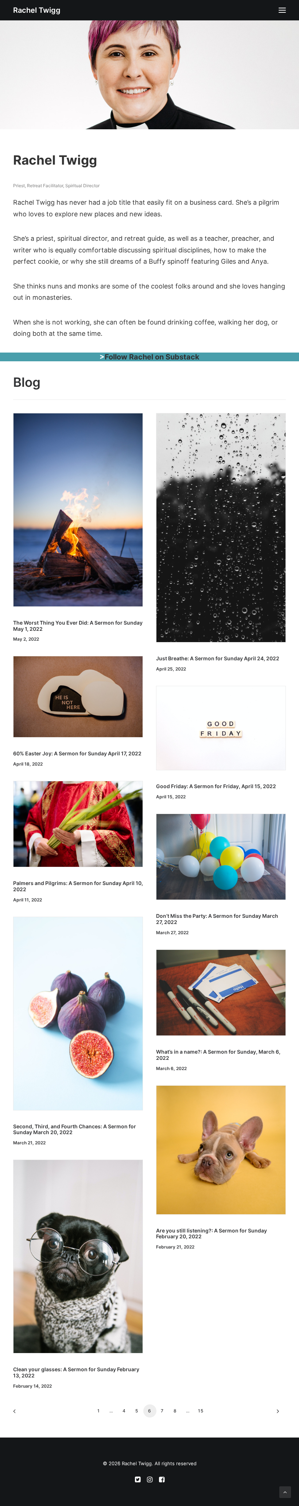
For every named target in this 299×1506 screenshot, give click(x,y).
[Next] (276, 1413)
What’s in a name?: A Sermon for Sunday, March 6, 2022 (218, 1055)
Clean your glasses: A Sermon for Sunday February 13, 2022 (76, 1372)
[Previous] (23, 1413)
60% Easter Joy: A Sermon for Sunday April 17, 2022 (77, 753)
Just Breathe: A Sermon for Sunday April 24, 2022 (217, 658)
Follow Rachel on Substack (152, 357)
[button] (282, 10)
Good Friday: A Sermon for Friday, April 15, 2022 (216, 786)
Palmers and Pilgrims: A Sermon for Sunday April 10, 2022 (78, 886)
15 (200, 1410)
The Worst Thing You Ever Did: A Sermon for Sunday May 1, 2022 (78, 626)
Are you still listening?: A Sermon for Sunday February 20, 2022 (211, 1233)
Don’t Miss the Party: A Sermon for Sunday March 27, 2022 (217, 919)
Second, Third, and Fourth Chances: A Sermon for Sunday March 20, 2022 (74, 1129)
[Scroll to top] (285, 1491)
